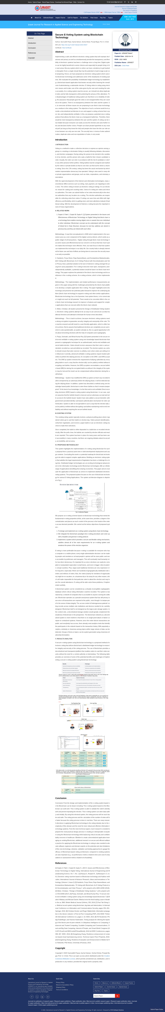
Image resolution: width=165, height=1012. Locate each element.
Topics (110, 18)
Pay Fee (103, 18)
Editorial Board (48, 18)
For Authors (84, 18)
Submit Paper (37, 2)
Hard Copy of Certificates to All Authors (120, 12)
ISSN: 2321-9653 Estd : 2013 (130, 18)
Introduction (32, 43)
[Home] (32, 18)
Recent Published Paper (129, 8)
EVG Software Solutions (117, 1010)
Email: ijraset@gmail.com (114, 2)
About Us (38, 18)
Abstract (31, 38)
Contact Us (80, 2)
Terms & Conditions (62, 990)
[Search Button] (117, 996)
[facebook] (125, 2)
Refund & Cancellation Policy (64, 985)
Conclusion (32, 48)
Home (30, 2)
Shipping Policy (60, 987)
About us (105, 983)
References (32, 53)
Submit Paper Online (157, 1009)
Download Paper (126, 50)
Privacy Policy (60, 982)
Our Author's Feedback (130, 10)
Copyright (31, 58)
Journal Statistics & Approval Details (125, 6)
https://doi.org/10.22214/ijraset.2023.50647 (74, 45)
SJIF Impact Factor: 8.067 (75, 12)
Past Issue (94, 18)
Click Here (125, 65)
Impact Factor (60, 18)
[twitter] (128, 2)
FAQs (74, 2)
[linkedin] (132, 2)
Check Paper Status (48, 2)
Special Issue (123, 987)
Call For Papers (73, 18)
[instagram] (136, 2)
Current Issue (111, 987)
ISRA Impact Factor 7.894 (96, 12)
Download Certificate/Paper (63, 2)
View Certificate (67, 48)
